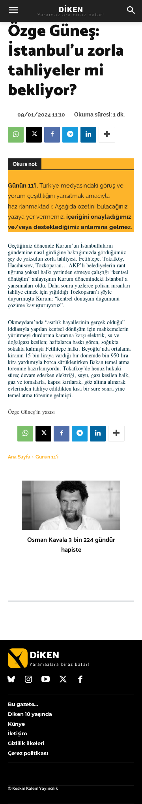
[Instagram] (29, 680)
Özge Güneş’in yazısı (31, 411)
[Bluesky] (11, 680)
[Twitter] (63, 680)
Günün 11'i (47, 457)
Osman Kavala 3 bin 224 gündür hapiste (71, 545)
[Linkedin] (88, 135)
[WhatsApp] (16, 135)
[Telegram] (70, 135)
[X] (34, 135)
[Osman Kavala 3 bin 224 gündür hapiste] (71, 505)
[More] (107, 135)
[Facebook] (52, 135)
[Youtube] (45, 680)
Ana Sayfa (19, 457)
